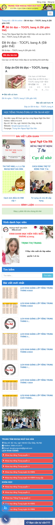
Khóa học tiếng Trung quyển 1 (17, 455)
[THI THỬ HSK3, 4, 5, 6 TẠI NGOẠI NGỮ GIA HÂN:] (14, 150)
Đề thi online (17, 20)
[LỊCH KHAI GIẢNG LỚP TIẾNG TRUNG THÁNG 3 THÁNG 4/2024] (10, 323)
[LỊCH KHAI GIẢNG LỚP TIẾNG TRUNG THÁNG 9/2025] (10, 293)
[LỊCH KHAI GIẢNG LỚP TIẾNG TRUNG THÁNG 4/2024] (10, 308)
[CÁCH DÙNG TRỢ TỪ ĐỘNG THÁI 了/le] (41, 150)
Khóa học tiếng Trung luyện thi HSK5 (20, 472)
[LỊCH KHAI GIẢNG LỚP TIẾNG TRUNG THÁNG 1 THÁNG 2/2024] (10, 369)
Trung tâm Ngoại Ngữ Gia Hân (24, 128)
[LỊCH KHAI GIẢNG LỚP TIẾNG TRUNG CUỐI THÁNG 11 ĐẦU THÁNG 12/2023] (10, 400)
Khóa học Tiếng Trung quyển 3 (17, 498)
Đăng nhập (41, 2)
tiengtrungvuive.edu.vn (21, 125)
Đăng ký (51, 2)
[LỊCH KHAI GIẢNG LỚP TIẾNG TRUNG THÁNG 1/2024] (10, 385)
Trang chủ (6, 20)
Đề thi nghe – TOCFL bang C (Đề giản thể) (19, 98)
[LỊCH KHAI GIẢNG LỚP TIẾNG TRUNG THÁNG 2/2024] (10, 354)
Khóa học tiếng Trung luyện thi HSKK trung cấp (24, 477)
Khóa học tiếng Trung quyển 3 (17, 466)
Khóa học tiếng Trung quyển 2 (17, 460)
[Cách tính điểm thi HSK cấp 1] (14, 182)
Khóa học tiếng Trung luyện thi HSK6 (20, 509)
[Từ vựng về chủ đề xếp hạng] (41, 182)
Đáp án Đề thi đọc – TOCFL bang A (38, 106)
